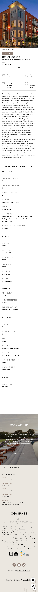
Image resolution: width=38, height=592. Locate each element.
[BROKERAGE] (24, 565)
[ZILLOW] (19, 565)
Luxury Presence (23, 570)
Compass (22, 529)
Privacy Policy (26, 580)
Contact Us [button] (19, 453)
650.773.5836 (5, 496)
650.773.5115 (5, 485)
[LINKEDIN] (14, 565)
